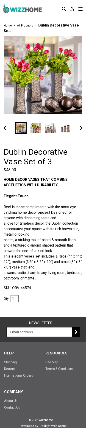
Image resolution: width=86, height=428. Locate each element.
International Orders (18, 375)
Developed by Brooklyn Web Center (43, 426)
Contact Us (12, 407)
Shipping (10, 362)
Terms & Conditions (59, 369)
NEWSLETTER (41, 323)
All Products (25, 25)
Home (8, 25)
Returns (10, 369)
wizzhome (46, 420)
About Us (10, 401)
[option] (21, 128)
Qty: (6, 298)
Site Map (51, 362)
